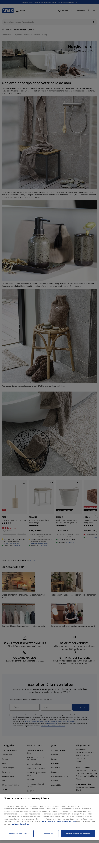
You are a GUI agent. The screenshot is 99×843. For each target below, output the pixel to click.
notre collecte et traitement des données (59, 821)
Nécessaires (48, 834)
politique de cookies (20, 824)
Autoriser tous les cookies (78, 834)
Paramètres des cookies (18, 834)
